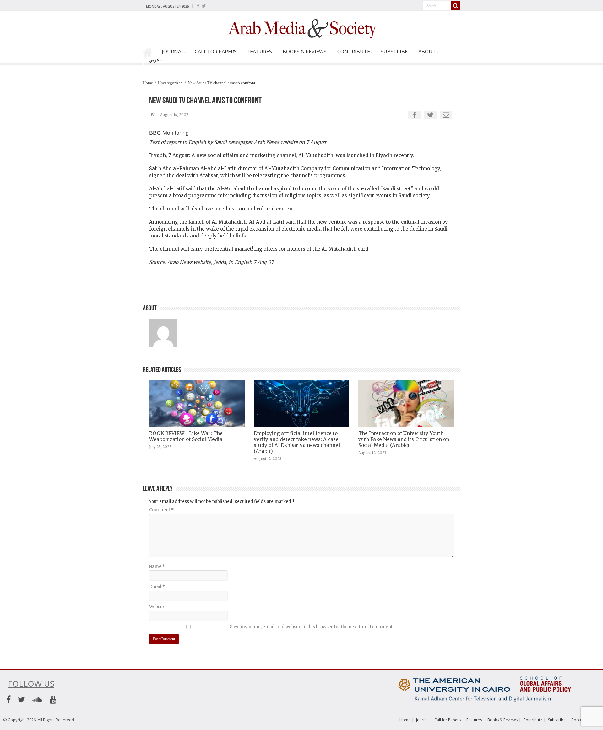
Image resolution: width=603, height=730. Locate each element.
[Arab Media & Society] (301, 27)
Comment (161, 510)
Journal (173, 51)
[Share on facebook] (415, 115)
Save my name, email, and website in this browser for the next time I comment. (312, 626)
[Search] (455, 5)
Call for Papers (216, 51)
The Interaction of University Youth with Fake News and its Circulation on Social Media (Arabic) (403, 439)
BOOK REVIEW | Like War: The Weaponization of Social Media (186, 436)
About (427, 51)
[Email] (446, 115)
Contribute (353, 51)
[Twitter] (204, 6)
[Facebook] (198, 6)
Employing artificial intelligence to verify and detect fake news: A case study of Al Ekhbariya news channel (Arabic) (297, 442)
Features (259, 51)
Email (157, 586)
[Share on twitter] (430, 115)
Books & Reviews (305, 51)
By (152, 114)
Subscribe (394, 51)
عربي (154, 59)
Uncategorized (170, 82)
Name (157, 566)
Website (157, 606)
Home (149, 54)
